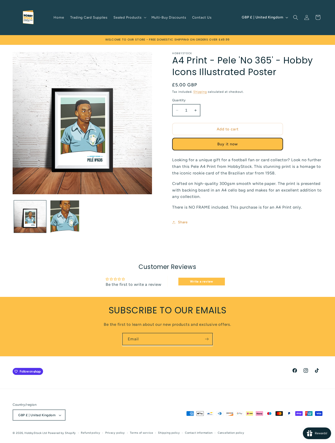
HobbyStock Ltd (35, 433)
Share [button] (183, 222)
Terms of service (141, 432)
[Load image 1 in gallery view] (30, 216)
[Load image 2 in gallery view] (65, 216)
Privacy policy (115, 432)
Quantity (179, 100)
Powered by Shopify (62, 433)
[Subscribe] (206, 339)
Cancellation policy (231, 432)
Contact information (199, 432)
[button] (129, 17)
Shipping (200, 92)
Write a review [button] (201, 281)
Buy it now (227, 144)
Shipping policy (169, 432)
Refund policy (90, 432)
